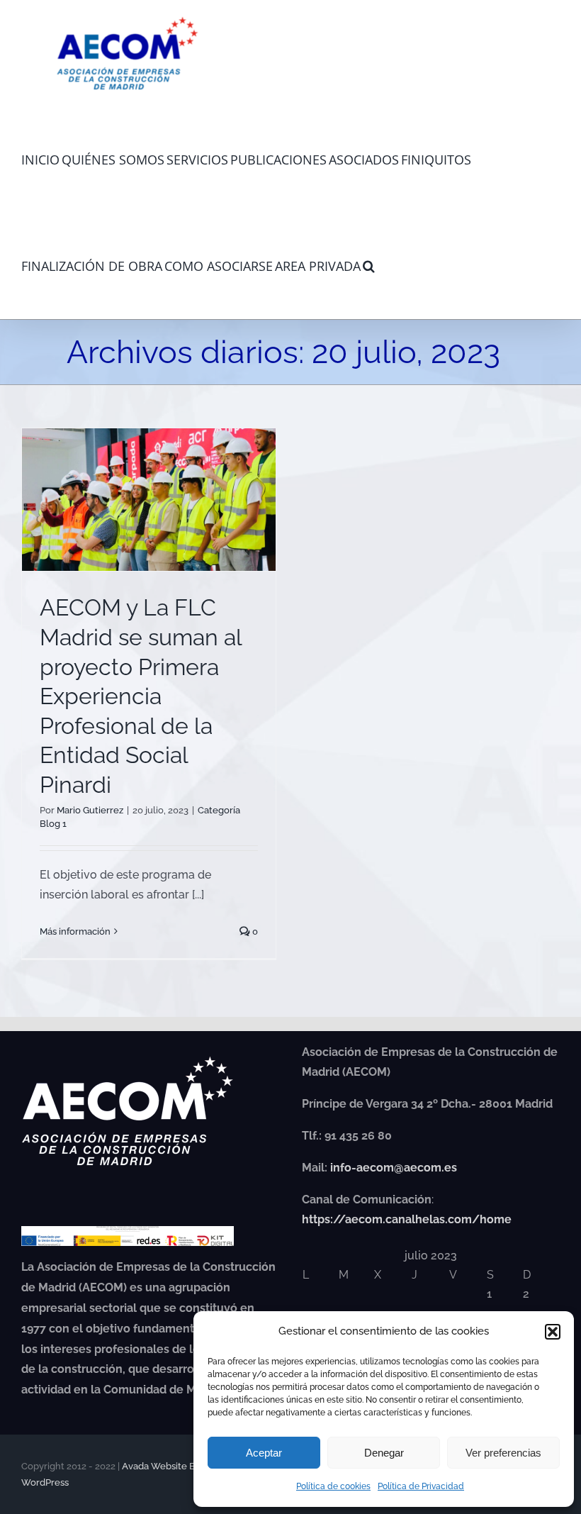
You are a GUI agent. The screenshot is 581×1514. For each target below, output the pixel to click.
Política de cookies (333, 1486)
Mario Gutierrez (90, 810)
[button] (553, 1332)
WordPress (45, 1482)
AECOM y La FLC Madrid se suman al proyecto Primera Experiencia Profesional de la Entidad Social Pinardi (141, 696)
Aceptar (264, 1453)
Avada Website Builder (171, 1466)
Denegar (384, 1453)
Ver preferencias (503, 1453)
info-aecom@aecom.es (393, 1167)
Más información (75, 931)
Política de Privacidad (421, 1486)
